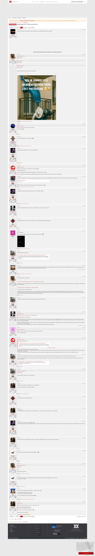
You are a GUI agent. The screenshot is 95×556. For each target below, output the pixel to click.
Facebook (38, 525)
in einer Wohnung (13, 146)
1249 (17, 27)
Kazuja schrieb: (20, 125)
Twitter (38, 530)
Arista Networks (20, 410)
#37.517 (84, 327)
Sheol (15, 274)
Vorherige (11, 27)
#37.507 (84, 176)
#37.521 (84, 383)
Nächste (32, 27)
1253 (26, 27)
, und (25, 145)
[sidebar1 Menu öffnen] (85, 2)
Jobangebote (12, 530)
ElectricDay (25, 439)
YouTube (38, 528)
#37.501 (84, 29)
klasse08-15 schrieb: (21, 56)
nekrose (11, 25)
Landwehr (15, 392)
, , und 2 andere (25, 273)
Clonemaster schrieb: (21, 465)
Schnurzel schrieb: (20, 329)
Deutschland (14, 459)
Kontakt (11, 528)
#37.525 (84, 437)
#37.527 (84, 463)
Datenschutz (12, 525)
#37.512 (84, 251)
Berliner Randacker (13, 161)
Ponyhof (15, 497)
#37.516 (84, 311)
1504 (29, 27)
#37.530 (84, 501)
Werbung (11, 531)
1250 (19, 27)
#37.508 (84, 189)
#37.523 (84, 408)
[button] (35, 1)
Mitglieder (19, 17)
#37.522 (84, 396)
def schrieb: (19, 503)
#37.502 (84, 54)
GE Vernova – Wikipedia (21, 180)
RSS (37, 534)
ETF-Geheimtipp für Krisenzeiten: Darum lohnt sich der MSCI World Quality (30, 361)
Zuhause (15, 173)
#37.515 (84, 297)
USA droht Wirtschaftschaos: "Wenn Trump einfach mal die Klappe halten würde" (31, 255)
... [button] (15, 27)
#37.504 (84, 136)
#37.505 (84, 148)
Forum (10, 17)
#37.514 (84, 276)
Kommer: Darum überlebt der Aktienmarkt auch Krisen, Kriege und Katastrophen (30, 281)
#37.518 (84, 337)
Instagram (38, 532)
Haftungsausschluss (13, 526)
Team (11, 529)
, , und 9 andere (26, 121)
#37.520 (84, 369)
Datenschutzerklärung (79, 550)
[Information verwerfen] (85, 20)
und (24, 203)
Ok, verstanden (86, 553)
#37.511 (84, 230)
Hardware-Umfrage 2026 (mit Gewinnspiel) (27, 20)
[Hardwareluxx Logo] (14, 1)
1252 (23, 27)
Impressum (12, 524)
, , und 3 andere (24, 248)
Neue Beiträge (14, 17)
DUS (15, 186)
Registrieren (24, 17)
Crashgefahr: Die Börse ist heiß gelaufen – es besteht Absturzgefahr (27, 287)
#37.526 (84, 450)
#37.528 (84, 476)
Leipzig (15, 132)
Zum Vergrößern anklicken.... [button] (51, 347)
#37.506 (84, 165)
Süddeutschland (14, 62)
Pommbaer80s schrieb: (21, 371)
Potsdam (15, 214)
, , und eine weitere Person (26, 186)
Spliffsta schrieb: (20, 65)
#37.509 (84, 206)
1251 (21, 27)
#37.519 (84, 354)
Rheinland (15, 261)
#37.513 (84, 265)
